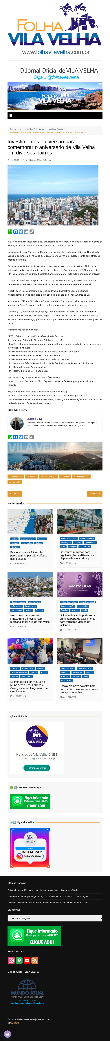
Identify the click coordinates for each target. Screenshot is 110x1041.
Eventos (15, 543)
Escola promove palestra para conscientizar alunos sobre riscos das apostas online (79, 689)
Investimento (17, 610)
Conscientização (67, 606)
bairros (33, 476)
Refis (63, 547)
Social (84, 610)
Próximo (93, 493)
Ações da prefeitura (68, 539)
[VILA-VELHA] (37, 748)
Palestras (65, 676)
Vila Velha (16, 482)
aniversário (17, 476)
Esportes (41, 539)
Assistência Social (87, 602)
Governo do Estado (19, 672)
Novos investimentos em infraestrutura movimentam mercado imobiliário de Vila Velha (30, 618)
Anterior (16, 493)
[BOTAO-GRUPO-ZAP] (34, 936)
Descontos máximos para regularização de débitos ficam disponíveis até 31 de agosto (78, 555)
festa (66, 476)
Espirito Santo (34, 602)
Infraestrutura (30, 606)
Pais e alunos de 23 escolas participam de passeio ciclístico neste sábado (28, 555)
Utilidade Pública (44, 160)
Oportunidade (90, 543)
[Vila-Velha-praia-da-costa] (55, 96)
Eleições (15, 668)
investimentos (83, 476)
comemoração (49, 476)
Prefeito (15, 676)
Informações (27, 543)
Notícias (32, 160)
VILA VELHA (85, 547)
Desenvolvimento (27, 539)
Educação (65, 672)
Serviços (15, 547)
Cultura (14, 539)
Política (44, 672)
